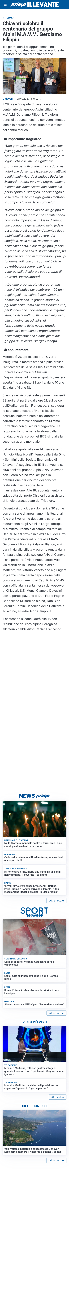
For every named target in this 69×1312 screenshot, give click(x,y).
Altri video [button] (57, 1097)
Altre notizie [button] (56, 900)
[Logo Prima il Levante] (34, 4)
